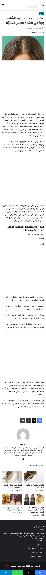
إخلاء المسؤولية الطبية (34, 548)
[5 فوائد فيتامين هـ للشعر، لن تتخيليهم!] (34, 477)
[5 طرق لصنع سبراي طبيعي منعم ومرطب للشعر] (12, 477)
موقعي (29, 218)
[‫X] (34, 420)
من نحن (39, 544)
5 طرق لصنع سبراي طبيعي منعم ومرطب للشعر (13, 486)
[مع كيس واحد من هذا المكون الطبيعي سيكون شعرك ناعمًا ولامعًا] (34, 499)
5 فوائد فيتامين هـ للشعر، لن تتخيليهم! (35, 486)
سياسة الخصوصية (36, 552)
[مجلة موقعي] (33, 5)
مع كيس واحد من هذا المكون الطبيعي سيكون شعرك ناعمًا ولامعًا (35, 510)
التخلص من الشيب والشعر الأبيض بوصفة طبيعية (13, 508)
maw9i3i (38, 28)
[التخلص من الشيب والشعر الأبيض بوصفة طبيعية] (12, 499)
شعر (41, 14)
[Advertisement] (23, 86)
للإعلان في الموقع (36, 556)
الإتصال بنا (39, 541)
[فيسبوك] (39, 420)
